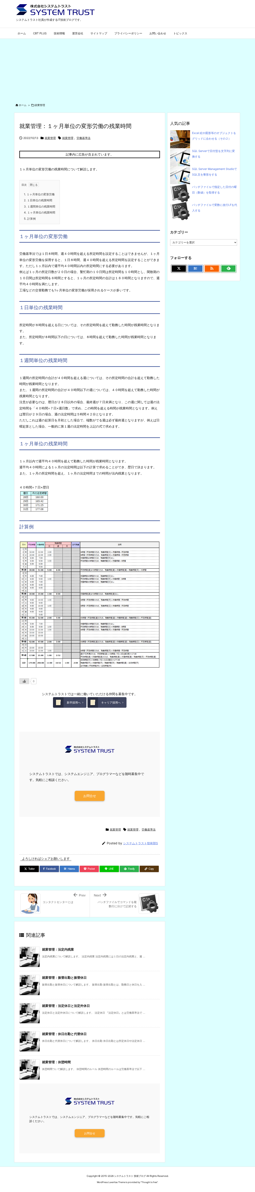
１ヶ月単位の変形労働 (39, 194)
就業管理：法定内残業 (58, 949)
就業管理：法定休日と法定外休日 (66, 1006)
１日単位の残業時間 (38, 200)
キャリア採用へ (111, 702)
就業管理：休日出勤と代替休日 (64, 1034)
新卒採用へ (74, 702)
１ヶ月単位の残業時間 (39, 212)
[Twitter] (178, 268)
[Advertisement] (127, 69)
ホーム (22, 105)
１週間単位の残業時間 (39, 206)
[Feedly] (228, 268)
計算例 (30, 218)
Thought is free (149, 1182)
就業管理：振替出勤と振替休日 (64, 978)
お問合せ (89, 796)
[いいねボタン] (24, 681)
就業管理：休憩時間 (56, 1062)
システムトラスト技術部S (140, 843)
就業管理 (40, 105)
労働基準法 (83, 138)
